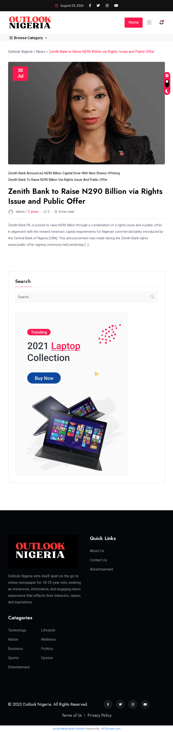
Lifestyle (48, 630)
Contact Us (98, 560)
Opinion (47, 658)
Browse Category (28, 38)
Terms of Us (72, 715)
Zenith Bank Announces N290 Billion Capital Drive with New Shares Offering (64, 173)
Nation (13, 639)
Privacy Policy (100, 715)
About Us (97, 551)
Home (134, 22)
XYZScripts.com (111, 728)
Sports (13, 658)
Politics (47, 649)
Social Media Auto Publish (68, 728)
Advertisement (101, 569)
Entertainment (19, 667)
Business (15, 649)
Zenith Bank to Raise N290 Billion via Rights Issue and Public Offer (57, 180)
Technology (17, 630)
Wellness (48, 639)
